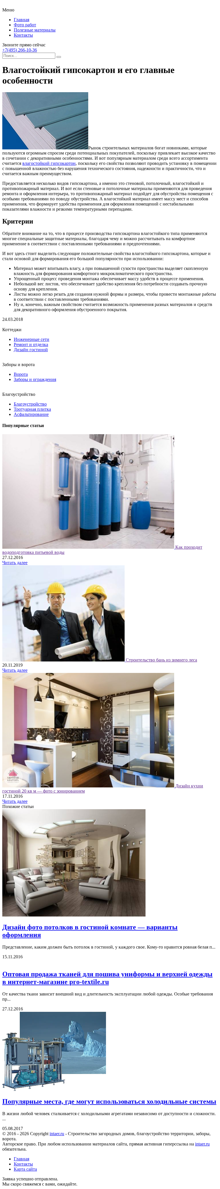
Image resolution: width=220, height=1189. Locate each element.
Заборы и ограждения (35, 379)
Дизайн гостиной (31, 349)
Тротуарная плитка (32, 409)
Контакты (23, 35)
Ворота (21, 374)
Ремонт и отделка (31, 344)
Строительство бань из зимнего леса (161, 659)
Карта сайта (25, 1169)
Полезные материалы (35, 29)
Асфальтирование (31, 414)
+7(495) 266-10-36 (19, 50)
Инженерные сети (31, 339)
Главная (21, 19)
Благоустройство (30, 404)
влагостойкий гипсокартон (49, 163)
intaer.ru (57, 1133)
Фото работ (25, 24)
